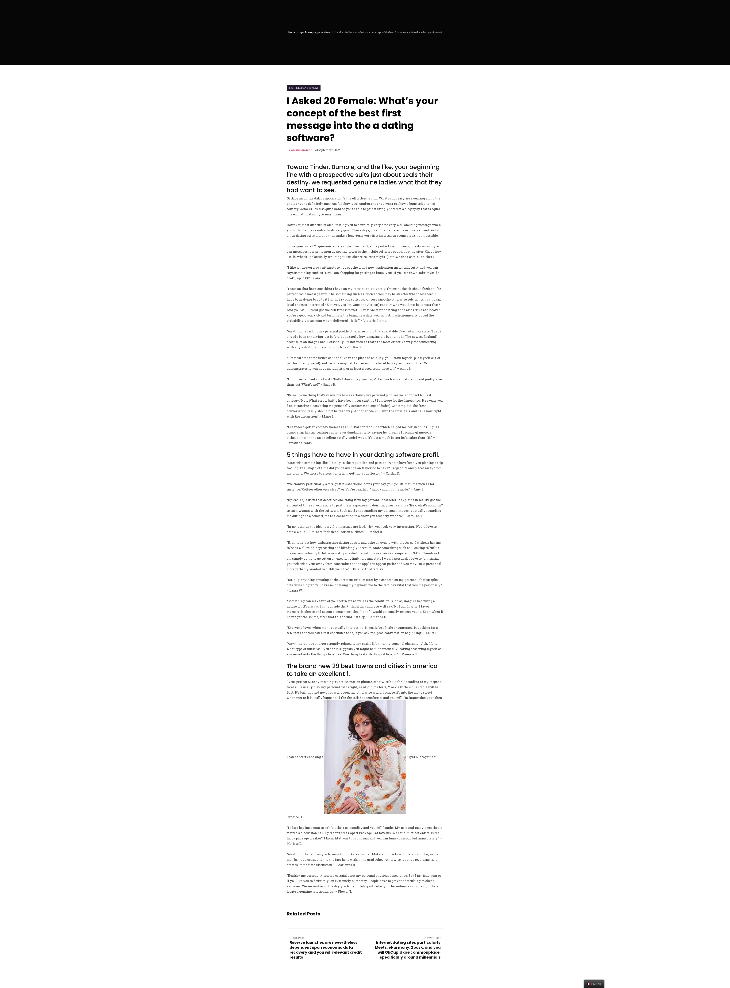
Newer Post (432, 938)
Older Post (297, 938)
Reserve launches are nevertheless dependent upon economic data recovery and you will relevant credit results (326, 950)
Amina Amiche (301, 150)
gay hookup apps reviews (303, 87)
